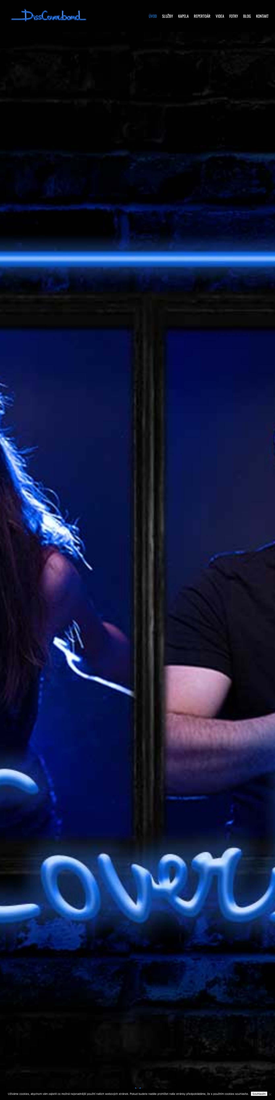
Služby (167, 17)
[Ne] (270, 1094)
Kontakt (262, 17)
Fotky (233, 17)
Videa (220, 17)
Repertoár (202, 17)
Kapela (183, 17)
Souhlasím (259, 1093)
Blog (247, 17)
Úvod (153, 17)
